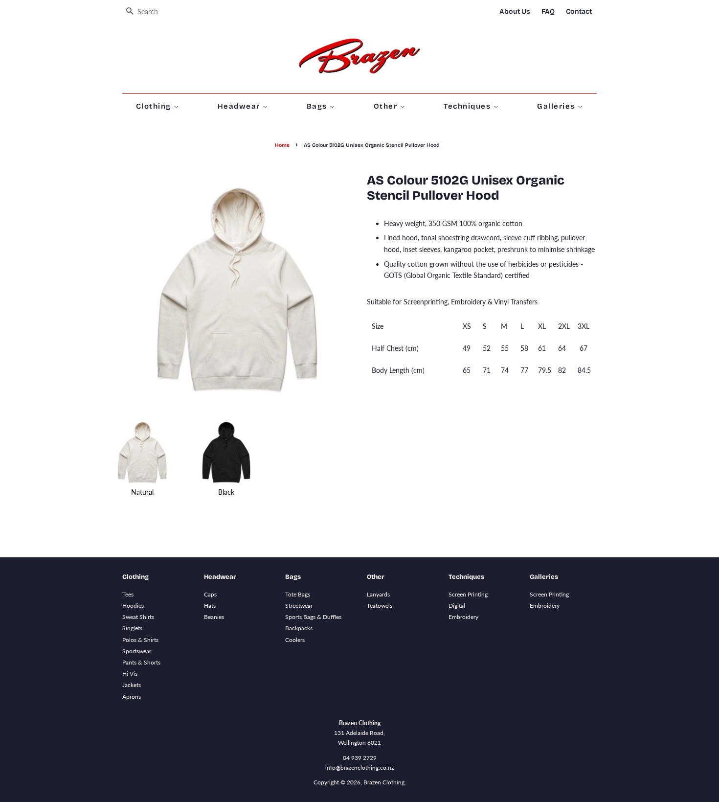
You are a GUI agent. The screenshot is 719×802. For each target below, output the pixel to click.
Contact (579, 11)
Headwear (240, 106)
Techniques (469, 106)
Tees (128, 594)
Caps (210, 594)
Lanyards (378, 594)
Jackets (131, 684)
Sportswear (136, 651)
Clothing (155, 106)
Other (387, 106)
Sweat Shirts (138, 616)
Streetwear (299, 605)
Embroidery (463, 616)
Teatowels (379, 605)
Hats (210, 605)
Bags (318, 106)
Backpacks (299, 628)
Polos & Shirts (140, 639)
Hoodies (133, 605)
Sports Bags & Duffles (313, 616)
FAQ (548, 11)
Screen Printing (468, 594)
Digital (457, 605)
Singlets (132, 628)
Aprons (131, 696)
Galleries (557, 106)
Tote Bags (297, 594)
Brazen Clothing (383, 782)
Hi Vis (129, 673)
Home (282, 145)
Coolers (295, 639)
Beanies (214, 616)
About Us (514, 11)
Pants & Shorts (141, 662)
